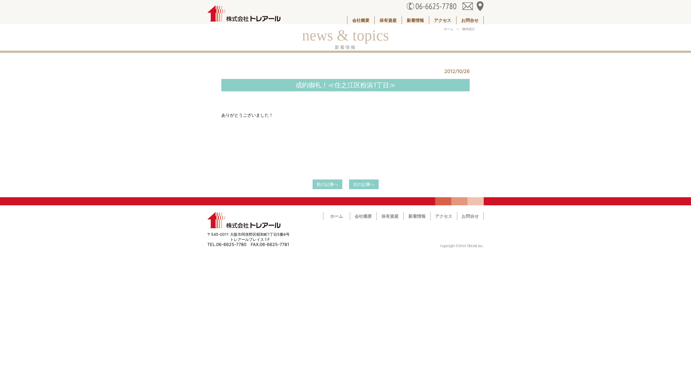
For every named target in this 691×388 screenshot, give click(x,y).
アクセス (442, 20)
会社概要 (361, 20)
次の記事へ (364, 184)
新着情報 (415, 20)
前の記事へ (327, 184)
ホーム (448, 29)
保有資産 (388, 20)
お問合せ (470, 20)
